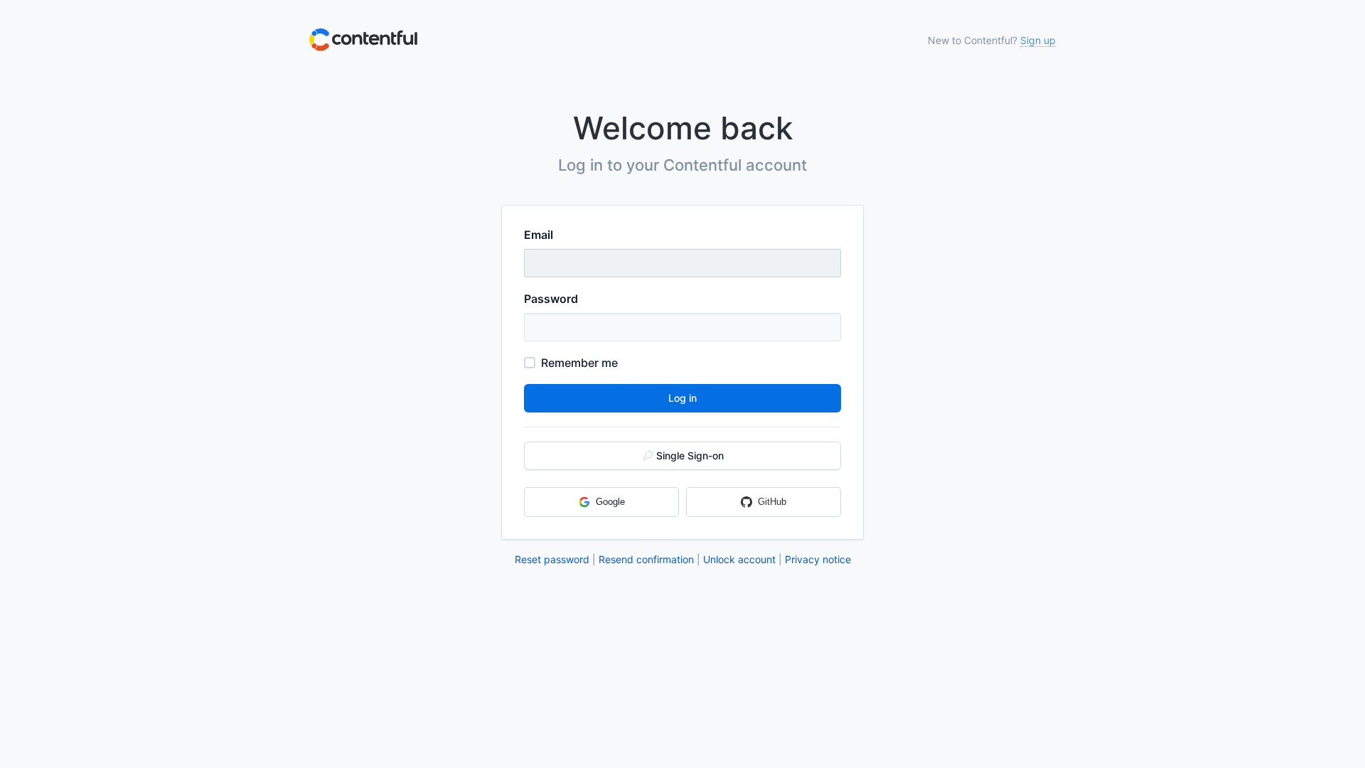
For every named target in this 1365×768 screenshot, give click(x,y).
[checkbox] (529, 362)
